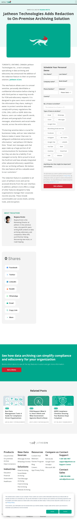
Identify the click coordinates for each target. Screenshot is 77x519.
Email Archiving (23, 470)
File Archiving (22, 487)
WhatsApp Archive (24, 462)
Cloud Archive (8, 456)
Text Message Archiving (23, 480)
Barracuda (49, 459)
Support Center (65, 464)
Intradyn (48, 464)
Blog (33, 464)
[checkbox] (48, 115)
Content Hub (36, 456)
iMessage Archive (24, 459)
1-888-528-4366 (64, 476)
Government (8, 478)
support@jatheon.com (66, 462)
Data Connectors (10, 464)
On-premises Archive (8, 460)
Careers (34, 467)
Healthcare (7, 481)
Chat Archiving (23, 484)
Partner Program (38, 462)
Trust (3, 514)
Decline (65, 511)
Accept (52, 511)
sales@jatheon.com (66, 479)
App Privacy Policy (38, 470)
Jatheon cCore (15, 79)
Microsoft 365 (50, 467)
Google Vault (50, 462)
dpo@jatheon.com (54, 182)
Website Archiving (24, 490)
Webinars (35, 459)
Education (7, 473)
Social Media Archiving (22, 474)
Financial (7, 476)
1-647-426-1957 (64, 459)
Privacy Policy (10, 502)
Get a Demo (11, 370)
